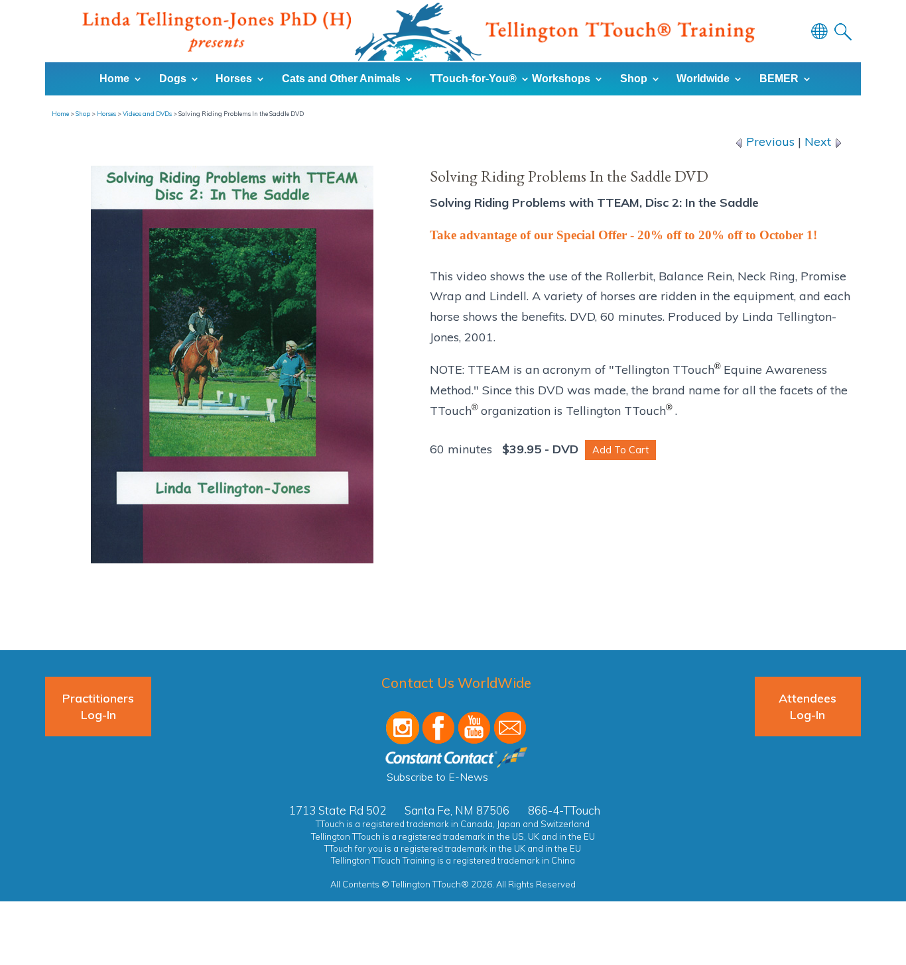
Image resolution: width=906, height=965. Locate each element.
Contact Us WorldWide (456, 682)
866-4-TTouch (564, 810)
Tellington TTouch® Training (418, 32)
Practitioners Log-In (98, 706)
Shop (83, 113)
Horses (106, 113)
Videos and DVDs (147, 113)
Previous (769, 141)
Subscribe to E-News (437, 776)
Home (60, 113)
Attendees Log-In (807, 706)
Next (819, 141)
